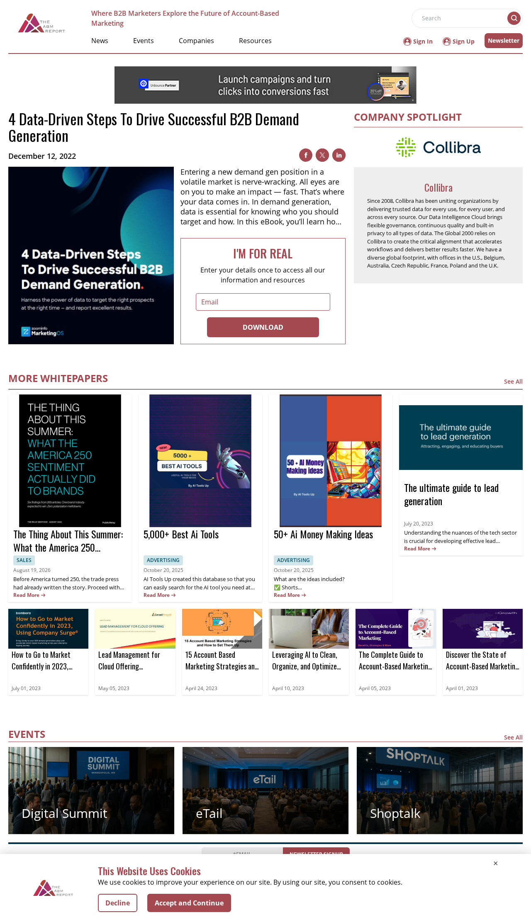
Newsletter (503, 40)
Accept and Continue (189, 902)
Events (143, 40)
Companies (196, 40)
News (99, 40)
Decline (117, 902)
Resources (255, 40)
